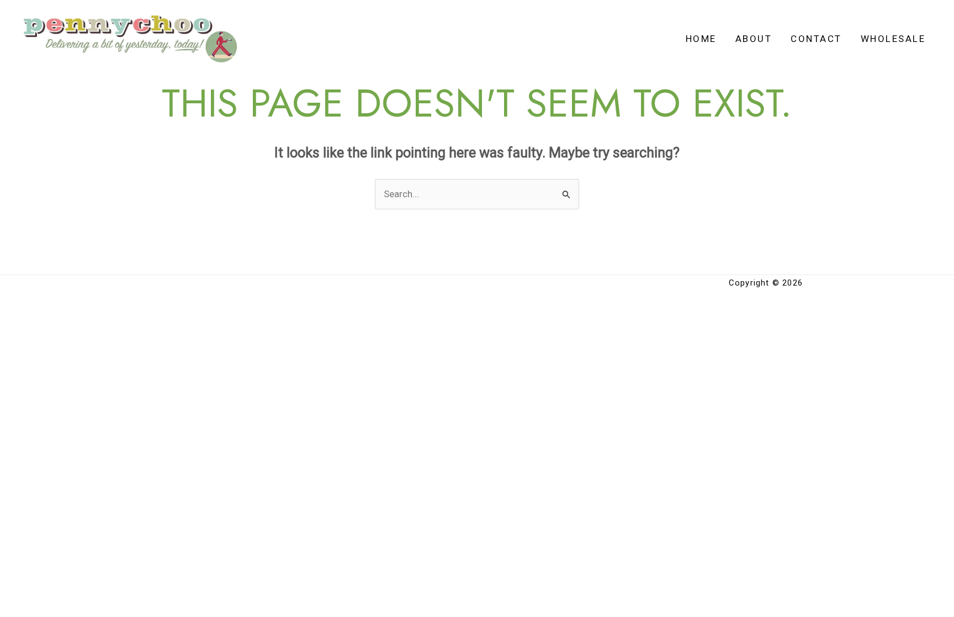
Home (701, 38)
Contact (816, 38)
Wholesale (893, 38)
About (753, 38)
